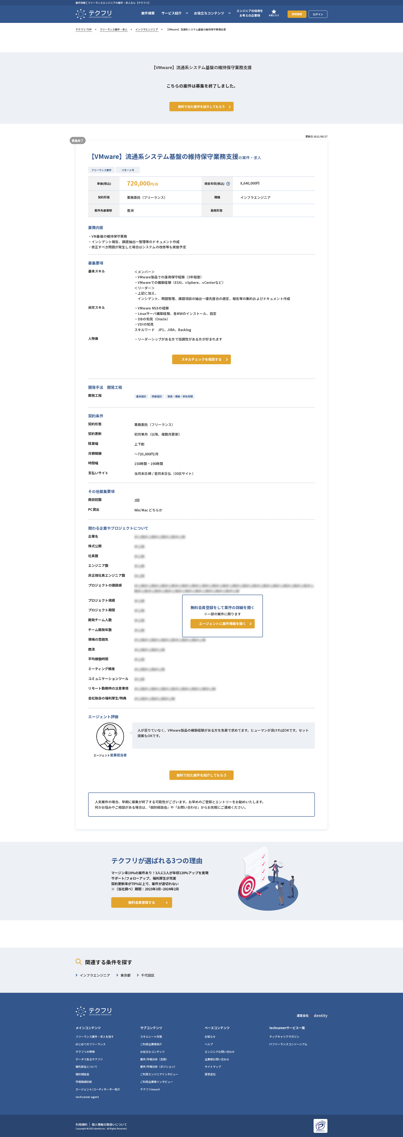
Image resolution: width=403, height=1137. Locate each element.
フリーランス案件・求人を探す (95, 1037)
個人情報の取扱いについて (109, 1124)
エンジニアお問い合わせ (220, 1052)
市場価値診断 (84, 1082)
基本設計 (141, 396)
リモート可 (128, 170)
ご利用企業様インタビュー (156, 1082)
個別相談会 (82, 1074)
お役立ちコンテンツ (152, 1052)
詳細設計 (157, 396)
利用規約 (81, 1124)
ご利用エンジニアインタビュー (159, 1074)
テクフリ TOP (84, 29)
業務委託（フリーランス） (147, 197)
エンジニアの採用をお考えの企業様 (250, 13)
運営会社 (210, 1074)
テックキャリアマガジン (284, 1037)
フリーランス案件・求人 (113, 29)
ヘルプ (209, 1044)
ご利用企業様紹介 (151, 1044)
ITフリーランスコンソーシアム (288, 1044)
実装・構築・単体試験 (180, 396)
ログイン (318, 14)
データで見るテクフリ (89, 1059)
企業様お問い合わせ (217, 1059)
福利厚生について (86, 1067)
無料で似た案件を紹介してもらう (202, 775)
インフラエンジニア (146, 29)
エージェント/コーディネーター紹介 (98, 1089)
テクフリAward (150, 1089)
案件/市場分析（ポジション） (158, 1067)
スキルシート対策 (151, 1037)
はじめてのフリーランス (91, 1044)
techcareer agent (87, 1097)
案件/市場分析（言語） (154, 1059)
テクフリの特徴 (85, 1052)
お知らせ (210, 1037)
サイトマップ (213, 1067)
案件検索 (148, 13)
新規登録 (297, 14)
